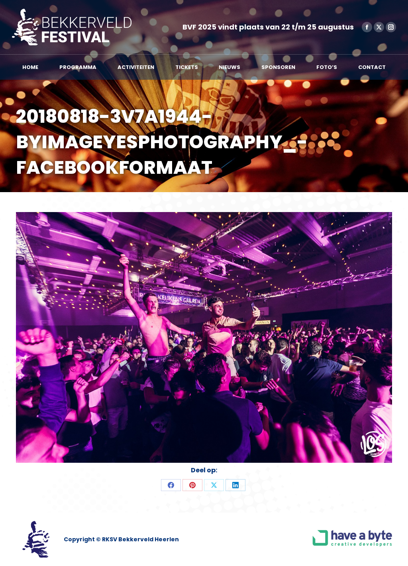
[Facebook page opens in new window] (367, 27)
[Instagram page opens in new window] (391, 27)
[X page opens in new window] (379, 27)
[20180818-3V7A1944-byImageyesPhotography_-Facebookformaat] (204, 337)
